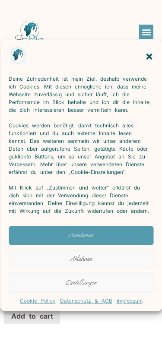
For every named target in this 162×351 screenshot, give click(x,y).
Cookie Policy (38, 300)
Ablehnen (81, 259)
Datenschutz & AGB (86, 300)
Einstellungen (81, 282)
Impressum (130, 300)
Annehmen (81, 235)
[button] (149, 56)
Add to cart (32, 316)
